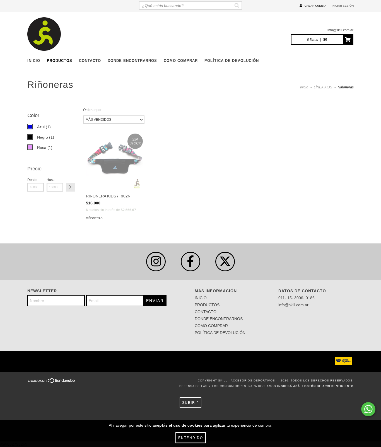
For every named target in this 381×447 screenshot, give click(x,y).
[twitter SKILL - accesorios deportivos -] (225, 261)
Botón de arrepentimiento (329, 386)
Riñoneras (94, 218)
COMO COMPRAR (181, 61)
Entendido (190, 438)
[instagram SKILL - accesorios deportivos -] (156, 261)
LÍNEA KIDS (323, 87)
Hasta (51, 180)
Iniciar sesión (343, 5)
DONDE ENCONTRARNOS (132, 61)
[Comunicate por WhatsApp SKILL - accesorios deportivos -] (368, 409)
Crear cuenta (315, 5)
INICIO (33, 61)
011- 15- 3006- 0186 (296, 298)
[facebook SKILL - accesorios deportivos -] (190, 261)
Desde (32, 180)
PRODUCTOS (59, 61)
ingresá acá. (289, 386)
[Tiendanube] (51, 382)
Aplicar (70, 187)
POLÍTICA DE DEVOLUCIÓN (231, 61)
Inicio (304, 87)
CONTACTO (90, 61)
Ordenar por (92, 110)
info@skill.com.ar (340, 30)
